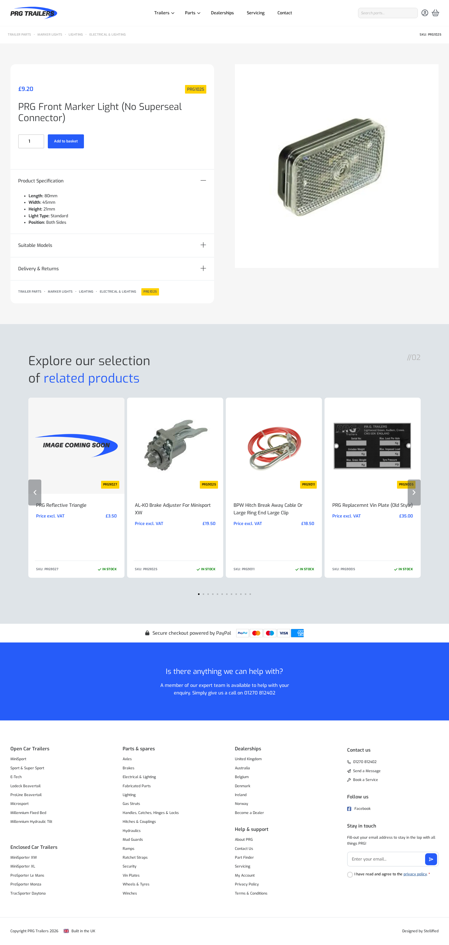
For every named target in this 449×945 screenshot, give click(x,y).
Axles (127, 759)
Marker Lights (49, 34)
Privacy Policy (247, 884)
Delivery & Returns (38, 269)
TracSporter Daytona (28, 893)
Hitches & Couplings (139, 821)
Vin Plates (131, 875)
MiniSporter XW (23, 857)
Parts (190, 13)
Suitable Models (35, 245)
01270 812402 (259, 693)
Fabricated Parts (137, 786)
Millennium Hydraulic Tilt (31, 821)
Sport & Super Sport (27, 768)
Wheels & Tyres (136, 884)
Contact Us (244, 848)
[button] (112, 181)
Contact (285, 13)
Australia (242, 768)
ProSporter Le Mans (27, 875)
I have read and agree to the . (392, 874)
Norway (241, 803)
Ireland (241, 794)
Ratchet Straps (135, 857)
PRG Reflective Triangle (61, 505)
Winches (130, 893)
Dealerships (222, 13)
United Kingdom (248, 759)
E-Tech (16, 777)
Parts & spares (139, 749)
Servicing (256, 13)
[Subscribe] (431, 859)
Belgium (242, 777)
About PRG (244, 839)
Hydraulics (132, 830)
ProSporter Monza (25, 884)
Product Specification (41, 181)
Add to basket (66, 141)
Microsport (19, 803)
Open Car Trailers (29, 749)
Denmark (242, 786)
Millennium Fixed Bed (28, 812)
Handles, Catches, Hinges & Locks (151, 812)
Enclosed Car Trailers (33, 847)
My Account (245, 875)
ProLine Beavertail (26, 794)
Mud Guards (133, 839)
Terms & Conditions (251, 893)
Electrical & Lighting (107, 34)
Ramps (128, 848)
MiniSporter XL (22, 866)
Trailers (161, 13)
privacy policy (415, 874)
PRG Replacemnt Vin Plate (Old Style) (372, 505)
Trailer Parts (19, 34)
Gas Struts (131, 803)
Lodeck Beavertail (25, 786)
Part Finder (244, 857)
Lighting (76, 34)
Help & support (251, 829)
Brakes (128, 768)
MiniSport (18, 759)
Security (129, 866)
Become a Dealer (249, 812)
